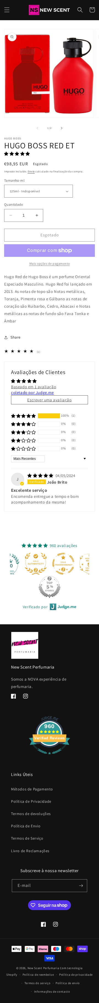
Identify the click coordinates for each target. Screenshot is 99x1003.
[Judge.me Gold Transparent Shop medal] (57, 564)
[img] (41, 475)
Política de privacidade (76, 974)
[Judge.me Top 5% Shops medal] (43, 587)
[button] (7, 10)
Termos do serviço (37, 983)
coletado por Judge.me (32, 392)
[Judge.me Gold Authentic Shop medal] (29, 564)
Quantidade (13, 204)
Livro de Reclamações (30, 850)
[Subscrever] (81, 885)
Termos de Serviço (27, 838)
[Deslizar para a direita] (62, 128)
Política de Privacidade (31, 801)
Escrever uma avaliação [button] (49, 399)
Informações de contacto (52, 991)
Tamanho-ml (14, 180)
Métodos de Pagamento (32, 789)
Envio (31, 171)
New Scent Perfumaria (43, 968)
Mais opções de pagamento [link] (49, 263)
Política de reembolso (38, 974)
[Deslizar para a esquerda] (37, 128)
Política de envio (68, 983)
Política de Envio (25, 825)
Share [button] (15, 337)
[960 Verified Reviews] (49, 757)
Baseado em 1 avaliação (33, 386)
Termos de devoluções (31, 813)
